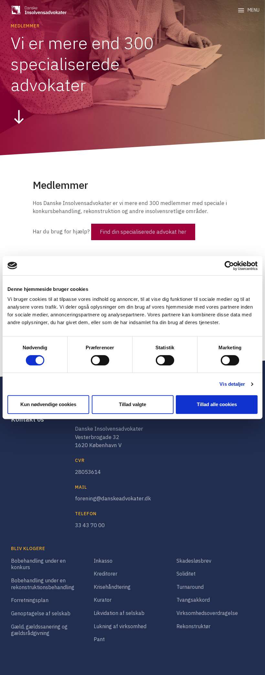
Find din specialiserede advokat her (143, 231)
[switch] (100, 360)
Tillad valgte (132, 404)
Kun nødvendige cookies (48, 404)
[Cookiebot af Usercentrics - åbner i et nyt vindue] (229, 266)
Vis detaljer (232, 384)
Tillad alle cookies (217, 404)
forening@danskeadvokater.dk (113, 498)
